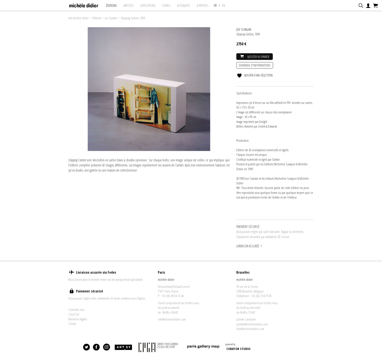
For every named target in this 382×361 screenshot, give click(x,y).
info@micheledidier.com (172, 319)
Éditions (111, 5)
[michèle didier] (83, 4)
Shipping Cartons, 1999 (133, 18)
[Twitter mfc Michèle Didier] (86, 347)
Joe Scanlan (111, 18)
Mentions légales (77, 319)
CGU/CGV (73, 314)
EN (223, 5)
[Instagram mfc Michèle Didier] (106, 347)
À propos (202, 5)
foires (166, 5)
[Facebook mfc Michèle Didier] (96, 347)
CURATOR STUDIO (238, 348)
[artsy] (123, 347)
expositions (148, 5)
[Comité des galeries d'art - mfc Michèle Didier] (159, 347)
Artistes (129, 5)
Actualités (183, 5)
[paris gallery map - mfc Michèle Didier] (203, 347)
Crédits (72, 323)
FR (215, 5)
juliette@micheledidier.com (252, 324)
